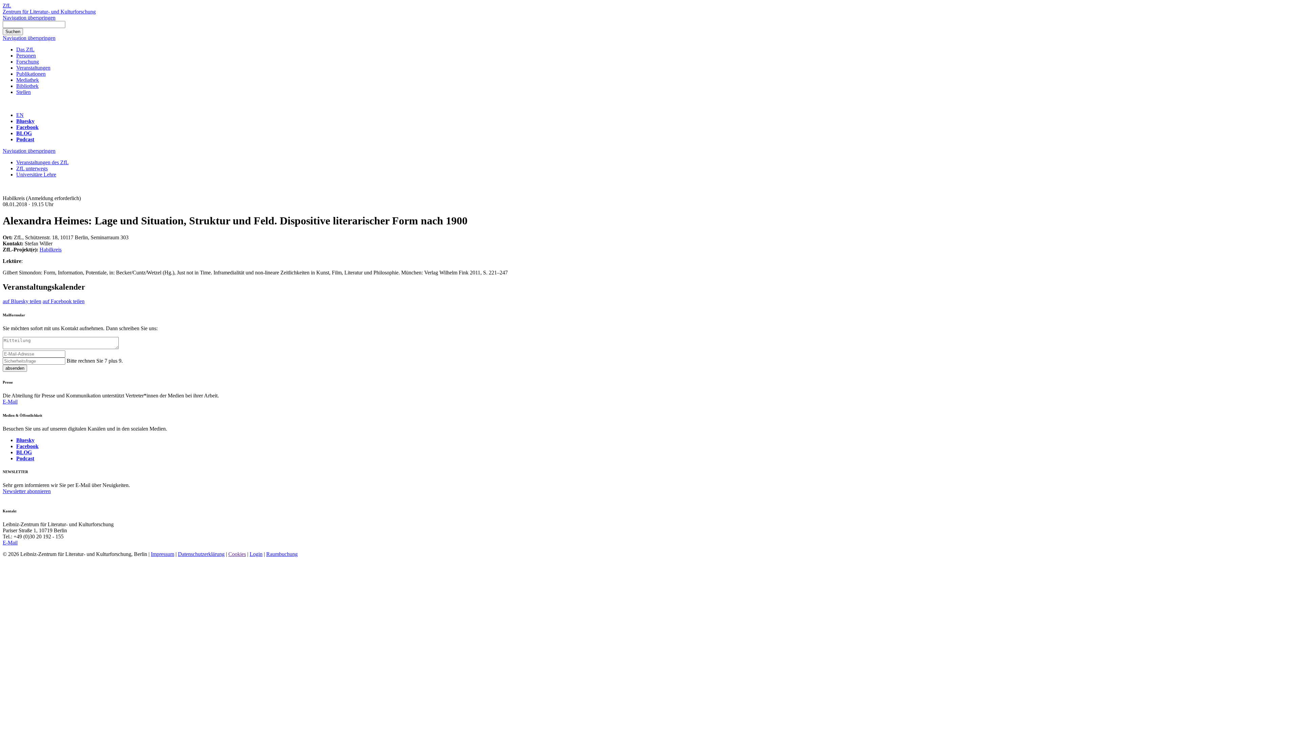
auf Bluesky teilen (22, 301)
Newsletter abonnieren (27, 491)
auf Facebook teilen (64, 301)
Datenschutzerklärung (201, 554)
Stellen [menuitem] (23, 92)
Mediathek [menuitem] (27, 80)
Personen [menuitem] (26, 55)
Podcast (25, 139)
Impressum (162, 554)
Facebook (27, 127)
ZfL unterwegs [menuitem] (32, 168)
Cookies (237, 554)
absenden (14, 368)
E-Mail (10, 402)
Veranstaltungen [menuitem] (33, 68)
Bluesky (25, 121)
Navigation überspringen (29, 18)
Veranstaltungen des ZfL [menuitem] (42, 162)
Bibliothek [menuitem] (27, 86)
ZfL (7, 5)
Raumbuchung (282, 554)
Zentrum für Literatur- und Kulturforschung (49, 12)
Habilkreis (51, 249)
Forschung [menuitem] (27, 62)
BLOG (24, 133)
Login (256, 554)
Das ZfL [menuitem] (25, 49)
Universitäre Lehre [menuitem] (36, 174)
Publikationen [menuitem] (31, 74)
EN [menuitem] (20, 115)
